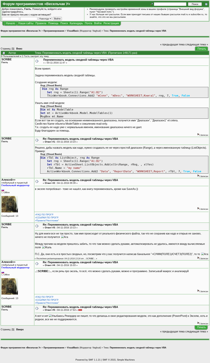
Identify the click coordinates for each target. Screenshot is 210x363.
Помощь (53, 23)
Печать (202, 48)
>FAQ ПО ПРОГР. (44, 214)
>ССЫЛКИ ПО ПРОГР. (47, 217)
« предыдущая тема (172, 44)
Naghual (96, 31)
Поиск (64, 23)
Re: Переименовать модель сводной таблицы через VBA (80, 138)
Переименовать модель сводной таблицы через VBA (138, 31)
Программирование (53, 31)
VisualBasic (73, 31)
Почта (88, 23)
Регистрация (111, 23)
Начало (10, 23)
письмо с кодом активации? (35, 14)
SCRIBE (6, 59)
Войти (98, 23)
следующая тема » (196, 44)
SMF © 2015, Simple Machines (119, 359)
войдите (52, 9)
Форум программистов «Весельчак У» (21, 31)
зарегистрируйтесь (12, 11)
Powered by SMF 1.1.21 (88, 359)
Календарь (76, 23)
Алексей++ (8, 179)
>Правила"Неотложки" (47, 220)
